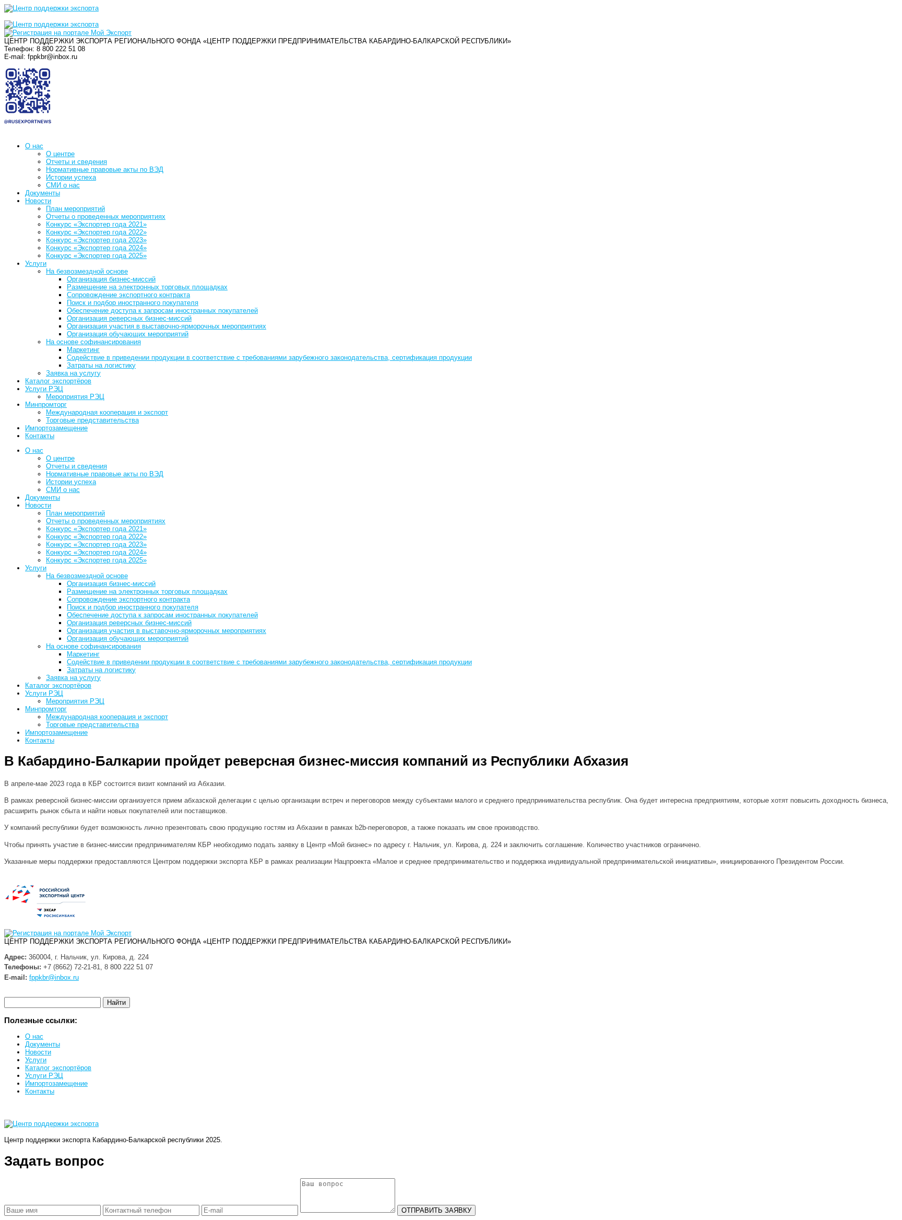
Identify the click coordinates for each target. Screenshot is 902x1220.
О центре (60, 154)
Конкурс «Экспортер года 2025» (96, 256)
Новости (38, 201)
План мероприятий (75, 209)
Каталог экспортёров (58, 381)
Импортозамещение (56, 428)
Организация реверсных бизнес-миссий (129, 318)
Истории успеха (71, 177)
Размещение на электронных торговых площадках (147, 287)
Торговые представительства (92, 420)
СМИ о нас (63, 185)
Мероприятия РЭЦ (75, 397)
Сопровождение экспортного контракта (128, 295)
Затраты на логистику (101, 365)
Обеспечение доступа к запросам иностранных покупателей (162, 310)
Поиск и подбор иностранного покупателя (132, 303)
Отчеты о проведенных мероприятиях (105, 216)
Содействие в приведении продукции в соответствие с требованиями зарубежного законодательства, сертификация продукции (269, 357)
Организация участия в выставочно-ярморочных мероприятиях (166, 326)
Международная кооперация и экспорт (107, 412)
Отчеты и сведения (76, 162)
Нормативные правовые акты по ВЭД (104, 169)
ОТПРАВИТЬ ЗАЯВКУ (436, 1210)
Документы (42, 193)
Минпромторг (46, 404)
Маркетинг (83, 350)
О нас (34, 146)
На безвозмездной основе (87, 271)
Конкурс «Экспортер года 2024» (96, 248)
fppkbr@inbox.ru (54, 977)
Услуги (35, 263)
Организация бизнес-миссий (111, 279)
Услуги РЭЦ (44, 389)
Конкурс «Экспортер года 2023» (96, 240)
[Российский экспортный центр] (51, 24)
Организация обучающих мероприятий (127, 334)
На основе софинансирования (93, 342)
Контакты (39, 436)
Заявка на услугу (73, 373)
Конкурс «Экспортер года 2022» (96, 232)
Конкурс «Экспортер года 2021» (96, 224)
